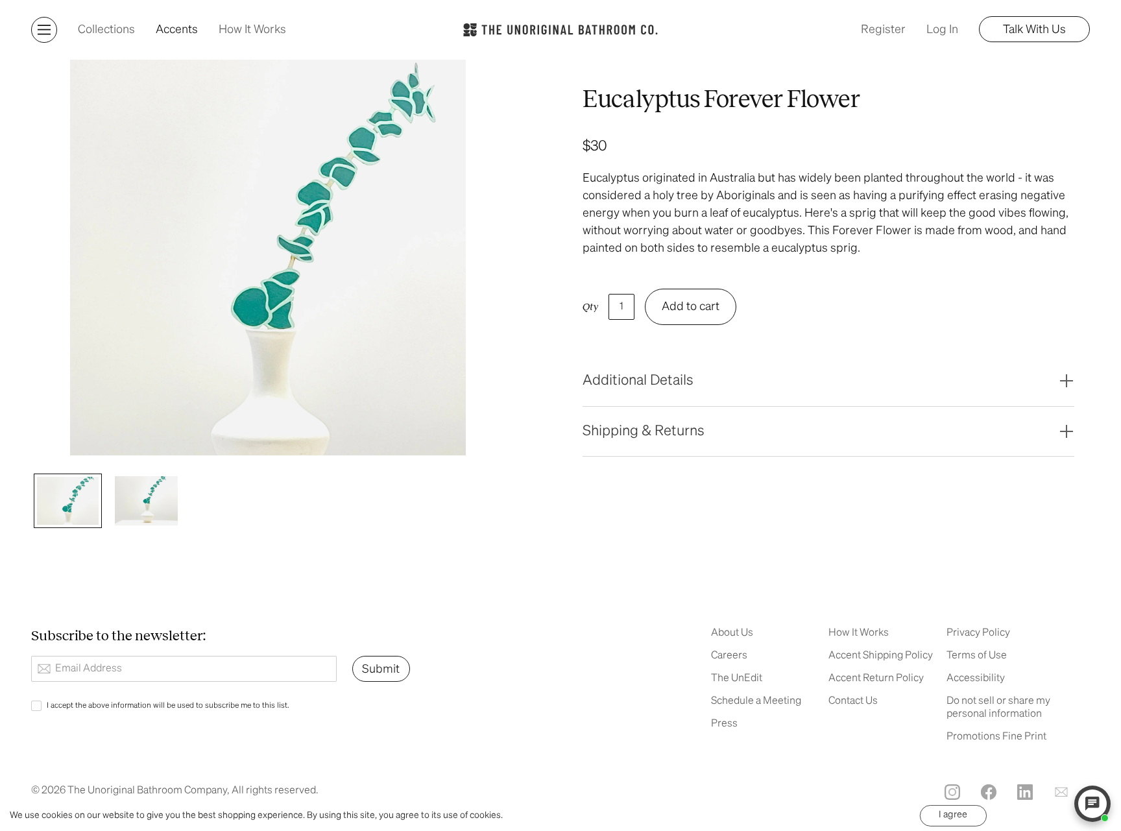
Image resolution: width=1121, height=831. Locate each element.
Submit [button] (381, 669)
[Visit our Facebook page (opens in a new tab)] (988, 792)
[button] (44, 30)
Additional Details (638, 381)
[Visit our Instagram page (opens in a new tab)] (952, 792)
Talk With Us (1034, 30)
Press (724, 724)
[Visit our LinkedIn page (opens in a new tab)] (1025, 792)
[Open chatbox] (1092, 804)
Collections (106, 30)
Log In (942, 30)
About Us (732, 633)
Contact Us (853, 701)
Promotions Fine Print (996, 737)
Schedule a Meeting (756, 701)
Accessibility (975, 678)
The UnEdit (736, 678)
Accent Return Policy (876, 678)
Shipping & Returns (644, 431)
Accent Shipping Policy (880, 656)
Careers (729, 656)
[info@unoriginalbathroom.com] (1061, 792)
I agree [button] (953, 814)
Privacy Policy (978, 633)
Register (883, 30)
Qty (590, 307)
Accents (177, 30)
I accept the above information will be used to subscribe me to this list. (168, 706)
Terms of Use (976, 656)
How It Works (252, 30)
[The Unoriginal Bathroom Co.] (560, 29)
